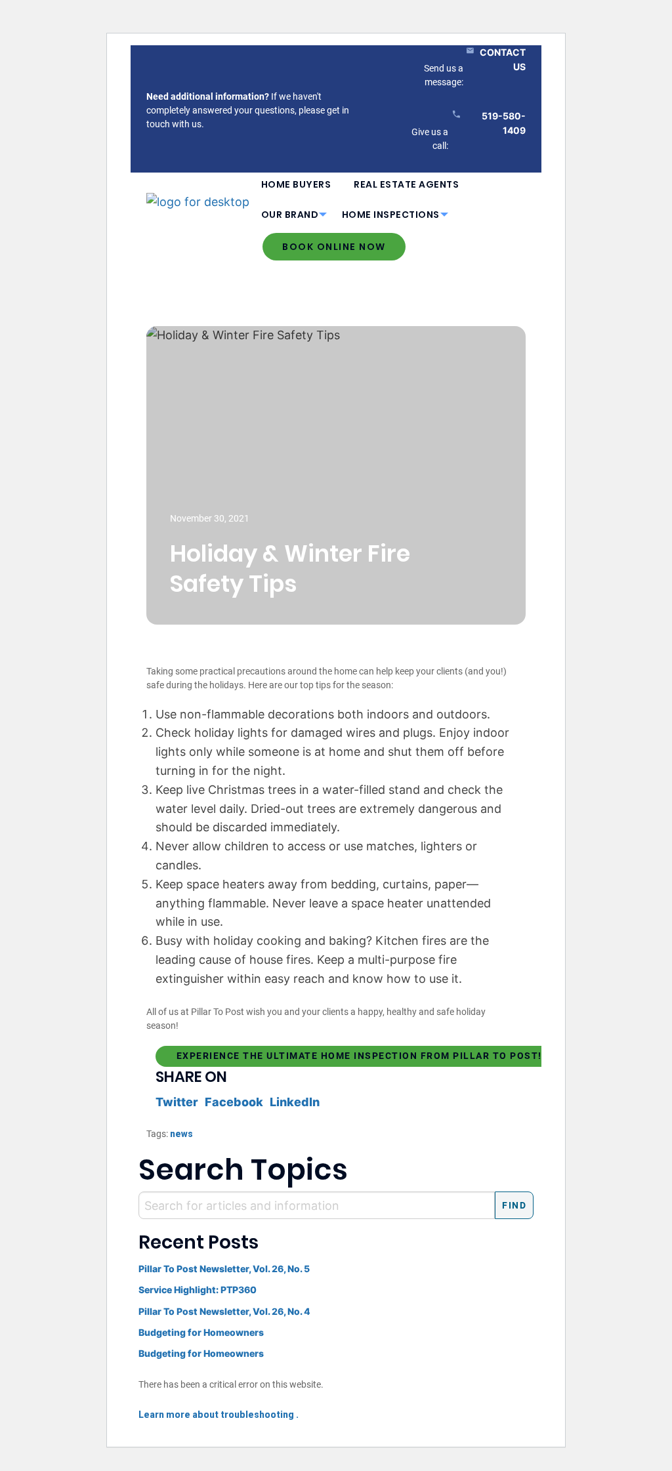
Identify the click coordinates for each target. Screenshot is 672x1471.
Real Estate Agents (406, 184)
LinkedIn (295, 1102)
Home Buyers (296, 184)
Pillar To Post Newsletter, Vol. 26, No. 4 (224, 1311)
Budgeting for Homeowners (201, 1332)
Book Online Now (334, 246)
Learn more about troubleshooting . (218, 1414)
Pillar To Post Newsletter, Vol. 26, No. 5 (224, 1268)
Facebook (234, 1102)
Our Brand (290, 214)
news (181, 1134)
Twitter (177, 1102)
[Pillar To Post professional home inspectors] (197, 199)
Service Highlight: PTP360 (197, 1289)
